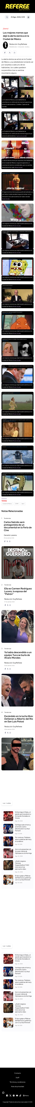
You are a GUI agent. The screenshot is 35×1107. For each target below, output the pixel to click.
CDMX (16, 503)
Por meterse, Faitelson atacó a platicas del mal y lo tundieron (23, 839)
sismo (23, 503)
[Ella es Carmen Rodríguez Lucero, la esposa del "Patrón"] (17, 626)
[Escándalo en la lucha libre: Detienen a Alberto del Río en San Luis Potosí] (17, 754)
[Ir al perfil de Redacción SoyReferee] (5, 45)
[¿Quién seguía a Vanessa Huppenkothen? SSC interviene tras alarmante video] (8, 865)
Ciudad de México (7, 503)
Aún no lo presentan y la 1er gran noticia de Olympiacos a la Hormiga (23, 851)
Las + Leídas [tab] (7, 803)
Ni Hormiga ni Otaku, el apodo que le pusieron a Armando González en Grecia (23, 815)
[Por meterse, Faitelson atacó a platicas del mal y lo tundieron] (8, 841)
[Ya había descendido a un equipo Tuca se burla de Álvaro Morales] (17, 690)
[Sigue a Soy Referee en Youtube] (17, 1095)
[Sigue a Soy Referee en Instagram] (14, 1095)
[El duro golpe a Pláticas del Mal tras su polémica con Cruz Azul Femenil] (8, 880)
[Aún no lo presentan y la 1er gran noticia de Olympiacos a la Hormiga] (8, 853)
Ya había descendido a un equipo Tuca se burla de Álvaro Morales (18, 655)
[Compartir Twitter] (10, 52)
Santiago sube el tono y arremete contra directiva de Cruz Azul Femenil (23, 828)
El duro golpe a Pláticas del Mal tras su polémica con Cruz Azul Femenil (23, 878)
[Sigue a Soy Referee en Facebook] (7, 1095)
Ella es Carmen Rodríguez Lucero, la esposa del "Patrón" (18, 591)
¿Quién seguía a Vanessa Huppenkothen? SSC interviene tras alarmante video (22, 865)
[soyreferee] (17, 7)
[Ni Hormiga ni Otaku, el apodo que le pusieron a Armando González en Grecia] (8, 816)
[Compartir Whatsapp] (15, 52)
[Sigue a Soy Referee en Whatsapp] (17, 1092)
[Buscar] (7, 17)
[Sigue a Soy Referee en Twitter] (10, 1095)
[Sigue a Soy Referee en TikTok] (20, 1095)
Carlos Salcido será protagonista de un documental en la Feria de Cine (18, 526)
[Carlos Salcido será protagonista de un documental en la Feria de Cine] (17, 562)
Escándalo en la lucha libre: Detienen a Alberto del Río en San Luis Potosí (18, 719)
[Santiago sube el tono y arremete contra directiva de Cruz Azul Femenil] (8, 829)
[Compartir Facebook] (5, 52)
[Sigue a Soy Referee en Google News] (26, 1095)
